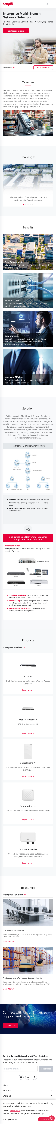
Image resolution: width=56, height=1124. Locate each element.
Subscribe (46, 1068)
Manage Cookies (10, 1119)
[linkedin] (27, 1077)
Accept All (45, 1119)
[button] (23, 204)
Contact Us (10, 1025)
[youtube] (21, 1077)
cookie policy (15, 1110)
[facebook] (34, 1077)
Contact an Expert (16, 31)
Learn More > (8, 941)
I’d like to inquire (43, 67)
